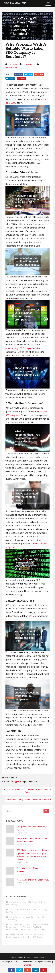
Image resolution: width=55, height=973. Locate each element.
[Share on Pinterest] (43, 970)
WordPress (39, 957)
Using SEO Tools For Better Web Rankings (26, 903)
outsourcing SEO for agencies (20, 348)
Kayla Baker (14, 909)
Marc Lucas (14, 902)
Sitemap (27, 965)
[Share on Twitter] (19, 970)
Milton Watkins (15, 917)
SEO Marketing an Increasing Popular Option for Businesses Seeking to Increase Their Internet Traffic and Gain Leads (27, 927)
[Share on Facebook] (11, 970)
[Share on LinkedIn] (35, 970)
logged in (17, 781)
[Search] (46, 811)
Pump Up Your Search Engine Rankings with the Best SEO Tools (24, 935)
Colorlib (22, 957)
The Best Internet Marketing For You (26, 910)
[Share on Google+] (27, 970)
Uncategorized (11, 67)
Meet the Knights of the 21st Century (33, 880)
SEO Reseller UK (15, 3)
